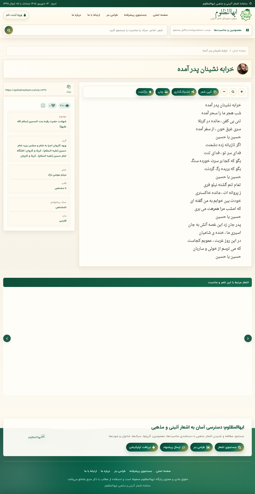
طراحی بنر (112, 14)
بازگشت (142, 91)
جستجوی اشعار (227, 447)
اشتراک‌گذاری (182, 91)
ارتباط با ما (93, 14)
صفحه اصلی (160, 14)
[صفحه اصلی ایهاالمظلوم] (28, 437)
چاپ (160, 91)
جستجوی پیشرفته (135, 14)
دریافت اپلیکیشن (140, 447)
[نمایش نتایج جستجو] (9, 30)
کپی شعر (206, 91)
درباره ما (76, 14)
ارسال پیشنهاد (171, 447)
